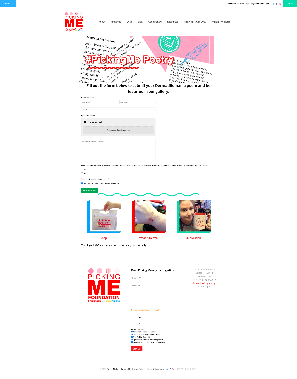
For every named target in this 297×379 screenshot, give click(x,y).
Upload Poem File (88, 115)
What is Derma (148, 238)
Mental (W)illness (221, 21)
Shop (129, 21)
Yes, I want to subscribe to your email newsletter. (102, 183)
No (84, 173)
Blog (140, 21)
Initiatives (116, 21)
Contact (6, 3)
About (102, 21)
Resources (172, 21)
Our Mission (193, 238)
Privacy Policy (138, 369)
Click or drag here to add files (118, 130)
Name (83, 97)
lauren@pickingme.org (204, 283)
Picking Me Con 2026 (195, 21)
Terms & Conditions (155, 369)
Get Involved (155, 21)
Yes (84, 169)
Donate (290, 3)
